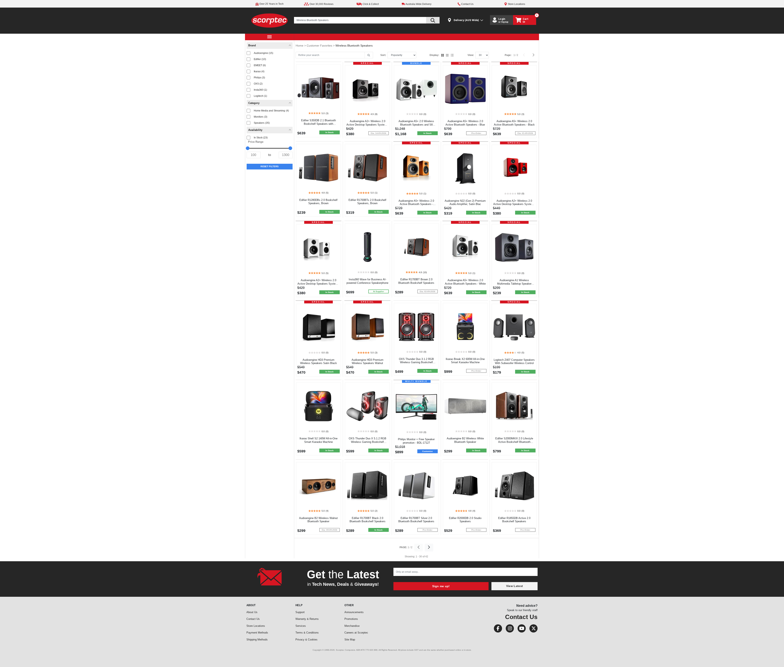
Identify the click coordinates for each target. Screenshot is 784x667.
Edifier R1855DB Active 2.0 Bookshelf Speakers (514, 520)
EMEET (260, 65)
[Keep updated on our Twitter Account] (532, 629)
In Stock (261, 137)
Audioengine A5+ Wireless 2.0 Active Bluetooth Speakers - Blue (465, 123)
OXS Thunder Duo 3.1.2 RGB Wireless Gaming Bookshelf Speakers (416, 362)
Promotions (351, 618)
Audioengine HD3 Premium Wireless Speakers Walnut (367, 361)
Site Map (349, 639)
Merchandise (352, 625)
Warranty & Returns (307, 618)
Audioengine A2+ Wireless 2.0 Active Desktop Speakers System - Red (514, 204)
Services (300, 625)
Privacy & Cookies (306, 639)
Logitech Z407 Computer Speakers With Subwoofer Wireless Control (514, 361)
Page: (508, 55)
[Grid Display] (443, 55)
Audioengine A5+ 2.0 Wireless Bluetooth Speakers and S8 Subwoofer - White (416, 125)
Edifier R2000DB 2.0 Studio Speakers (465, 520)
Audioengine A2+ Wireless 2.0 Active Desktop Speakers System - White (318, 284)
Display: (434, 55)
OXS (258, 83)
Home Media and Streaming (271, 110)
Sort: (383, 55)
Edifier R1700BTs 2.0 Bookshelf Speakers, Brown (367, 201)
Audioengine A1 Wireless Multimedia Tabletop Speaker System (514, 284)
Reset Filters (269, 166)
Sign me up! (441, 586)
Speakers (262, 122)
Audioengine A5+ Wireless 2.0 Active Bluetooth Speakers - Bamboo (416, 204)
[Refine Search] (369, 55)
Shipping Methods (257, 639)
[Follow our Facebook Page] (497, 629)
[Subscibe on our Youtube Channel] (520, 629)
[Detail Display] (447, 55)
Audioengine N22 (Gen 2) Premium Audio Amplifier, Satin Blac (465, 202)
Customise (427, 451)
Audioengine (263, 53)
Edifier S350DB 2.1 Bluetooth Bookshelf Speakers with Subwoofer (318, 124)
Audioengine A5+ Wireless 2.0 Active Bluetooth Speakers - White (465, 282)
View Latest (514, 586)
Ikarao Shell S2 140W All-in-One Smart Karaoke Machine (318, 440)
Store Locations (255, 625)
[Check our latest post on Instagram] (508, 629)
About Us (251, 612)
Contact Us (253, 618)
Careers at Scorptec (356, 632)
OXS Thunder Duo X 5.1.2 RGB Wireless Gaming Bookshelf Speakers (367, 442)
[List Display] (452, 55)
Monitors (260, 116)
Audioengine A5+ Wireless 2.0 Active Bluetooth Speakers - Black (514, 123)
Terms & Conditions (307, 632)
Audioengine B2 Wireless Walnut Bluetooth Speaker (318, 520)
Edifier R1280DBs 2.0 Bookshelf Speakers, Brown (318, 201)
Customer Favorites (320, 45)
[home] (269, 20)
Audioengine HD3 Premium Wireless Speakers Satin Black (318, 361)
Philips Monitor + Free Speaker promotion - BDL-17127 (416, 441)
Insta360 (260, 89)
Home (300, 45)
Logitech (260, 96)
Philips (259, 77)
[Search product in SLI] (433, 20)
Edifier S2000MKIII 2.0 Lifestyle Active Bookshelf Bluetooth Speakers (514, 442)
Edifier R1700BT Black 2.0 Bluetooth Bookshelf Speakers (367, 520)
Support (300, 612)
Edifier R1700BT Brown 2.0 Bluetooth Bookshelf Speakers (416, 281)
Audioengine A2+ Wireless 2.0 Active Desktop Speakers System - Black (367, 125)
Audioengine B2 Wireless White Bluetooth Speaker (465, 440)
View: (471, 55)
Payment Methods (257, 632)
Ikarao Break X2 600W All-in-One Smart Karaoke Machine (465, 360)
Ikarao (259, 71)
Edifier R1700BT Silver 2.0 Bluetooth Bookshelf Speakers (416, 520)
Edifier (260, 59)
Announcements (354, 612)
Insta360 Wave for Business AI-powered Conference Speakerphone (367, 281)
